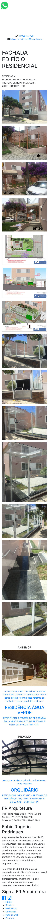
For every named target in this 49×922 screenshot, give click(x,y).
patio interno (11, 697)
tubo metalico (24, 783)
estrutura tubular (11, 780)
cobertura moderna (35, 691)
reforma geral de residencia (29, 701)
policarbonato (39, 780)
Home (8, 901)
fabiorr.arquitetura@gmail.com (26, 39)
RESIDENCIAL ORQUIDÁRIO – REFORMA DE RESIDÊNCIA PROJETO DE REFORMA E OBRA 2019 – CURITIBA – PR (24, 798)
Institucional (11, 915)
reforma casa (25, 697)
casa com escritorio (14, 691)
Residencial (11, 908)
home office (9, 694)
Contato (9, 918)
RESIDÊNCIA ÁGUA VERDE (24, 710)
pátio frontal (40, 694)
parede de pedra (24, 694)
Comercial (10, 911)
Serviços (9, 905)
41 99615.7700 (25, 35)
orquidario (26, 780)
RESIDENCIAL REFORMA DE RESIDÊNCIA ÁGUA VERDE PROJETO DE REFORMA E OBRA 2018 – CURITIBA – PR (24, 721)
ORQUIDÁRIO (24, 790)
